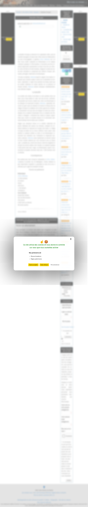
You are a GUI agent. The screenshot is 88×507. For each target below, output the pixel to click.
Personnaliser (55, 265)
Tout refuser (44, 265)
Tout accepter (33, 265)
